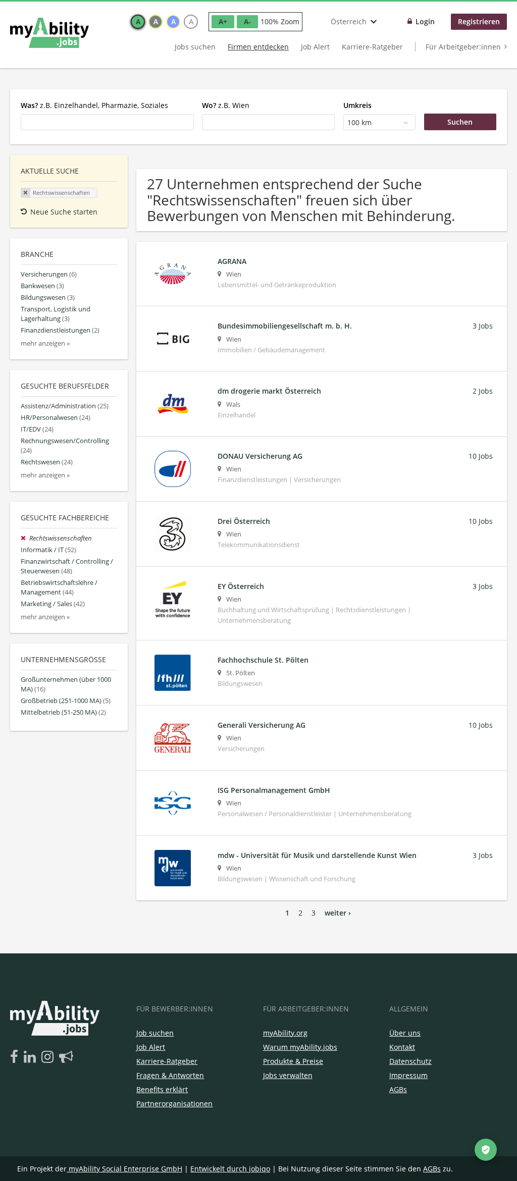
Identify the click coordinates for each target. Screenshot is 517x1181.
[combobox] (107, 122)
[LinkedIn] (31, 1057)
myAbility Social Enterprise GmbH (125, 1168)
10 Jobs (481, 456)
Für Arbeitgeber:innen (463, 46)
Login (425, 21)
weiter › (338, 913)
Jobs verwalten (288, 1075)
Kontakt (402, 1047)
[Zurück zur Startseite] (49, 33)
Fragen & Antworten (170, 1075)
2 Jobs (483, 391)
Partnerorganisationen (174, 1103)
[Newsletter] (66, 1057)
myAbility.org (285, 1033)
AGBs (398, 1089)
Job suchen (155, 1033)
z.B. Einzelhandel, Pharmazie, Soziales (94, 105)
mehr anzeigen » (45, 343)
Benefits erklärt (162, 1089)
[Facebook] (16, 1057)
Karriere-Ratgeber (372, 46)
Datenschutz (410, 1061)
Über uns (405, 1033)
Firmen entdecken (258, 46)
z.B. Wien (225, 105)
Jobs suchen (195, 46)
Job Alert (315, 46)
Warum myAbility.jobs (300, 1047)
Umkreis (357, 105)
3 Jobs (483, 326)
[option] (138, 22)
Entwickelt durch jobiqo (230, 1168)
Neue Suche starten (63, 212)
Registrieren (479, 21)
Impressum (408, 1075)
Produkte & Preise (293, 1061)
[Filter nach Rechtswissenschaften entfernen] (25, 538)
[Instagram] (49, 1057)
